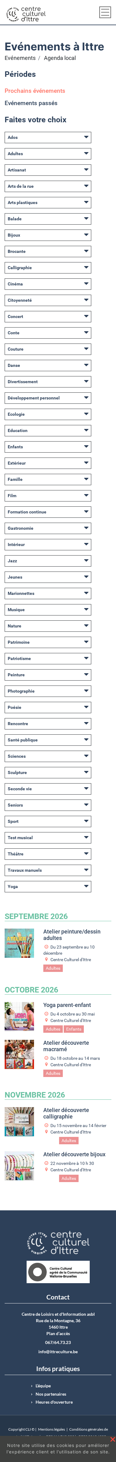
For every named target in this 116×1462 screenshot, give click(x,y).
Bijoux (14, 235)
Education (18, 430)
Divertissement (23, 381)
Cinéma (15, 283)
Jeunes (15, 577)
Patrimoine (19, 642)
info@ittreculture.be (58, 1351)
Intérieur (16, 544)
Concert (15, 316)
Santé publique (23, 739)
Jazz (12, 560)
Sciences (17, 756)
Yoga (13, 886)
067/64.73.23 (58, 1342)
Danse (14, 365)
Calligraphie (20, 267)
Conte (13, 332)
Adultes (15, 153)
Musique (16, 609)
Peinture (16, 674)
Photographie (21, 691)
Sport (13, 821)
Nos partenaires (51, 1394)
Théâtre (16, 853)
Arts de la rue (21, 186)
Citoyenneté (20, 300)
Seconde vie (20, 788)
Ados (13, 137)
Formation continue (27, 511)
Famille (15, 479)
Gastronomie (20, 528)
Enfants (15, 446)
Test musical (20, 837)
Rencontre (18, 723)
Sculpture (17, 772)
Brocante (17, 251)
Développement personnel (34, 397)
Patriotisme (19, 658)
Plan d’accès (58, 1333)
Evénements (20, 58)
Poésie (14, 707)
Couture (16, 349)
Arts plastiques (22, 202)
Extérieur (17, 463)
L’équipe (43, 1385)
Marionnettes (21, 593)
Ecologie (16, 414)
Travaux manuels (25, 870)
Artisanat (17, 169)
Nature (14, 625)
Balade (15, 218)
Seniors (15, 805)
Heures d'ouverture (54, 1402)
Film (12, 495)
